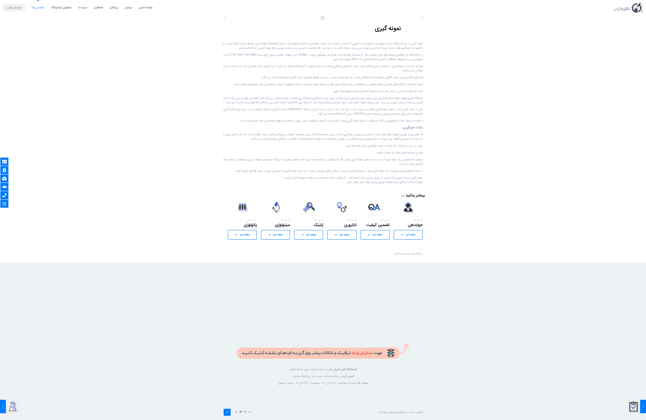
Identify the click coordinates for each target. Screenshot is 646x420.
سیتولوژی (282, 225)
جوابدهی (415, 225)
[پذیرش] (636, 406)
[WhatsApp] (250, 412)
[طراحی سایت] (240, 412)
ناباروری (350, 225)
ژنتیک (318, 225)
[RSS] (236, 412)
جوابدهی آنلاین (13, 7)
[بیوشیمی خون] (9, 406)
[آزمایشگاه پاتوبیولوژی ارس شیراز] (628, 7)
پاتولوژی (250, 225)
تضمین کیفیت (378, 225)
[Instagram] (245, 412)
